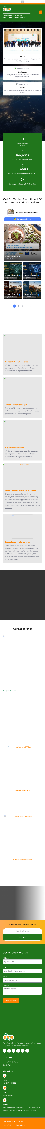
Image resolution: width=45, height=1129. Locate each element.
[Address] (4, 1100)
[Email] (4, 1088)
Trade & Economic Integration (17, 405)
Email (4, 967)
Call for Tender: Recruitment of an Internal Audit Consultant (22, 200)
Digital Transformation (14, 448)
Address (5, 1104)
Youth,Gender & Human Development (20, 491)
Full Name (6, 958)
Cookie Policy (7, 1065)
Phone (5, 976)
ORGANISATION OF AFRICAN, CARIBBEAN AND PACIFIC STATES (14, 16)
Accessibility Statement (11, 1062)
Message (6, 986)
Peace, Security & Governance (17, 542)
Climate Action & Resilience (16, 362)
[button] (40, 12)
